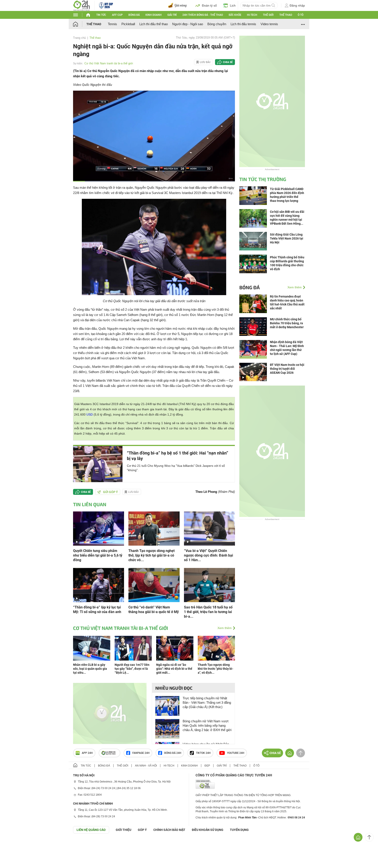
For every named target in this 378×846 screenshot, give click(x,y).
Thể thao (285, 14)
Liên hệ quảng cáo (91, 830)
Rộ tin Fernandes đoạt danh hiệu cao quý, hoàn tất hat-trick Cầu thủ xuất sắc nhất (287, 302)
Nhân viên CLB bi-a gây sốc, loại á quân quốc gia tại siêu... (90, 668)
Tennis (112, 24)
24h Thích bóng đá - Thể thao (202, 14)
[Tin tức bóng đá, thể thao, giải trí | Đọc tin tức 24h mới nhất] (81, 5)
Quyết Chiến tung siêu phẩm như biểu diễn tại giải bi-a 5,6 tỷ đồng (97, 555)
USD (89, 414)
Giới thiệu (123, 830)
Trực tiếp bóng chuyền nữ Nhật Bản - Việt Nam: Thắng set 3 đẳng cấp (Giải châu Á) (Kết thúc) (207, 702)
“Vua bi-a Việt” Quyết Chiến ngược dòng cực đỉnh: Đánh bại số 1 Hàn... (208, 555)
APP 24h (87, 752)
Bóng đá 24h (172, 752)
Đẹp (207, 765)
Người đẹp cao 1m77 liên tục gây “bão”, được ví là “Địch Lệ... (132, 668)
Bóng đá (134, 14)
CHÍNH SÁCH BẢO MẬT (169, 830)
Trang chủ (79, 37)
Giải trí (172, 14)
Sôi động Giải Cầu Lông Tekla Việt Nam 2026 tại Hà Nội (286, 238)
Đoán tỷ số (209, 5)
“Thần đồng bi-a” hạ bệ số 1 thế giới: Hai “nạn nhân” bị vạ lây (177, 455)
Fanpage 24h (141, 752)
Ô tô (300, 14)
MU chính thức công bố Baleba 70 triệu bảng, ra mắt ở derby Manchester (287, 323)
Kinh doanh (153, 14)
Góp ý (142, 830)
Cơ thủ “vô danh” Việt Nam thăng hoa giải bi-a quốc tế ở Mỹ (153, 609)
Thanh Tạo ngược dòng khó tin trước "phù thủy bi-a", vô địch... (215, 668)
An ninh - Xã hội (146, 765)
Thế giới (268, 14)
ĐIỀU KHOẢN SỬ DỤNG (207, 830)
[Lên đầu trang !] (369, 837)
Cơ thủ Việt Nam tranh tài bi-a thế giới (108, 63)
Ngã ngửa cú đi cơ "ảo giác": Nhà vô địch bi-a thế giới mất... (174, 668)
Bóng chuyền (216, 24)
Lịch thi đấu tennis (243, 24)
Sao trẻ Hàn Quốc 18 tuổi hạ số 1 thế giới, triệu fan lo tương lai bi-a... (208, 612)
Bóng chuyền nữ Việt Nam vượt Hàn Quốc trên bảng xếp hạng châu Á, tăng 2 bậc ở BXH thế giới (207, 725)
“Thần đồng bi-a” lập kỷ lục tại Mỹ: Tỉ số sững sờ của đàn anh (97, 609)
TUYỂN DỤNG (239, 830)
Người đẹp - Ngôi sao (187, 24)
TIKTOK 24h (203, 752)
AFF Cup (117, 14)
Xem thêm (224, 628)
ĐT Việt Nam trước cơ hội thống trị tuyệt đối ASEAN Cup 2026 (287, 368)
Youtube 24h (235, 752)
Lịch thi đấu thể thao (153, 24)
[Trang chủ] (79, 24)
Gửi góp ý (110, 492)
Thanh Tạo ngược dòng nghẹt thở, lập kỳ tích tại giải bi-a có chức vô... (151, 555)
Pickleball (128, 24)
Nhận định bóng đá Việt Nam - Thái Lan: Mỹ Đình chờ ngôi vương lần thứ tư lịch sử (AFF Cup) (287, 348)
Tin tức (101, 14)
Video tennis (269, 24)
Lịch (233, 5)
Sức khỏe (235, 14)
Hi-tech (252, 14)
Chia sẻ (228, 62)
